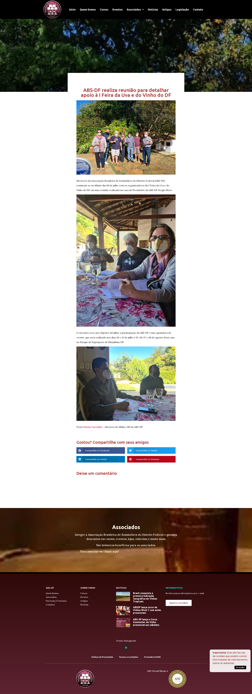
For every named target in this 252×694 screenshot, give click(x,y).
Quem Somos (88, 9)
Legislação (182, 9)
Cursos (104, 9)
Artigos (167, 9)
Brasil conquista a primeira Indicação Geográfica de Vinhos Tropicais (145, 597)
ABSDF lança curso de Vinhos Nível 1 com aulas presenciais (147, 610)
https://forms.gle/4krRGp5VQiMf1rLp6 (146, 551)
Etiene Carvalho (92, 426)
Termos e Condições (128, 657)
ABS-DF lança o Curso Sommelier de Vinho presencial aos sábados (146, 622)
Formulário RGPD (152, 657)
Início (72, 9)
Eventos (117, 9)
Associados (134, 9)
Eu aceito (240, 667)
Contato (198, 9)
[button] (179, 603)
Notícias (153, 9)
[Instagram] (126, 648)
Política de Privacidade (102, 657)
